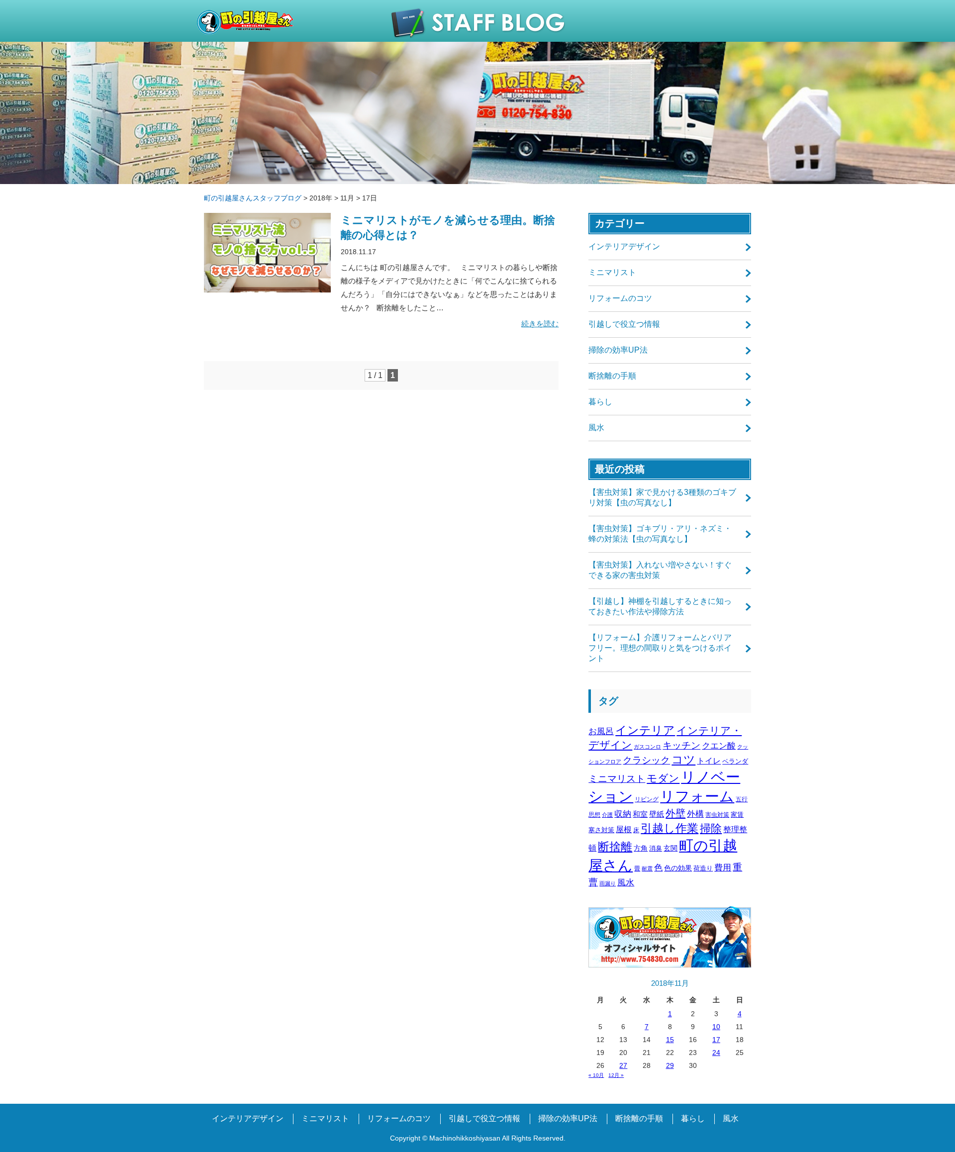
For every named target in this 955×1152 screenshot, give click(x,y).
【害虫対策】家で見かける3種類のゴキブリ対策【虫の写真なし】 (662, 497)
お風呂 (601, 731)
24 (716, 1052)
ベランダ (735, 761)
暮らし (600, 401)
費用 (722, 867)
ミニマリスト (612, 272)
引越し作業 (669, 828)
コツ (683, 759)
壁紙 (656, 814)
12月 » (616, 1075)
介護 (607, 815)
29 (670, 1065)
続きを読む (540, 323)
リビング (647, 799)
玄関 (670, 848)
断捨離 (615, 847)
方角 (641, 848)
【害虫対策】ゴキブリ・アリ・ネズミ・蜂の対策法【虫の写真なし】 (660, 533)
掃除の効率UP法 (618, 350)
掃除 (711, 828)
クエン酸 (719, 746)
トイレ (709, 760)
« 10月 (596, 1075)
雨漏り (607, 883)
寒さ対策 (601, 830)
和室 (640, 814)
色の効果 (678, 868)
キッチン (681, 745)
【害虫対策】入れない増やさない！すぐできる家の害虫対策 (660, 570)
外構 (695, 814)
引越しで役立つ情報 (624, 324)
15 (670, 1040)
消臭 (655, 848)
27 (623, 1065)
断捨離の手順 (612, 376)
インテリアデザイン (624, 246)
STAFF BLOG (477, 22)
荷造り (703, 868)
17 (716, 1040)
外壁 (675, 813)
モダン (663, 778)
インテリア (645, 730)
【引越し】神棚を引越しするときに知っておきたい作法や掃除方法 (660, 606)
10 (716, 1027)
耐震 (647, 868)
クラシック (646, 760)
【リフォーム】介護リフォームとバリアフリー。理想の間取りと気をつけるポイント (660, 648)
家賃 (737, 814)
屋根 (624, 829)
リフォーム (697, 796)
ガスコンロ (647, 747)
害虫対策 (717, 814)
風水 (596, 427)
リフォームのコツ (620, 298)
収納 (622, 814)
